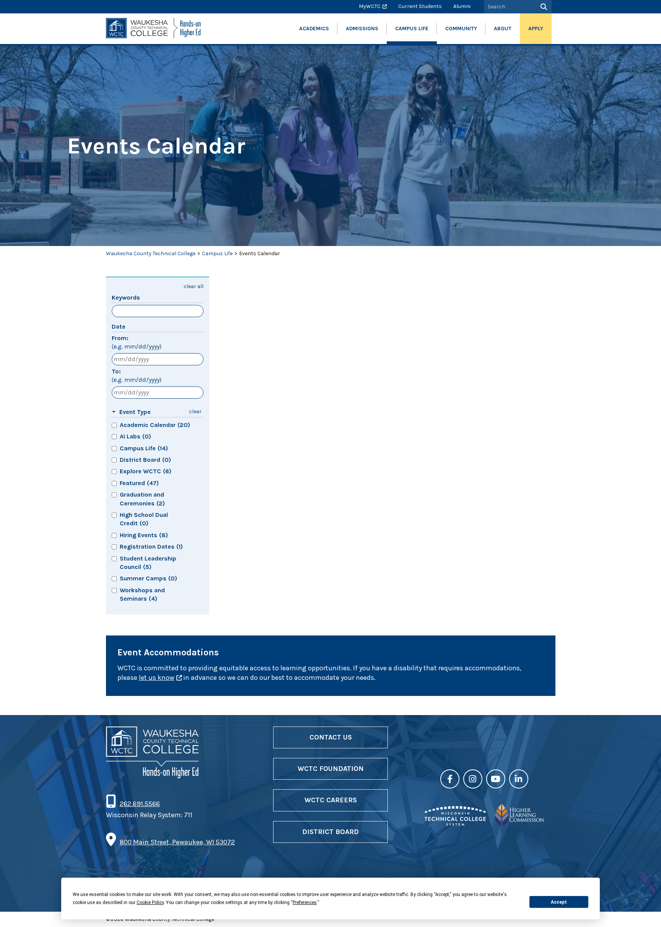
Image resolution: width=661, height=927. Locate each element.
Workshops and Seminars (142, 594)
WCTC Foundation (331, 768)
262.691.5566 (139, 804)
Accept (559, 902)
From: (136, 342)
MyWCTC (370, 6)
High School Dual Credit (144, 519)
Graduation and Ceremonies (142, 499)
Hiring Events (144, 535)
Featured (139, 483)
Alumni (462, 6)
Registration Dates (151, 546)
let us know (156, 677)
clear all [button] (194, 286)
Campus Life (217, 253)
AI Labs (135, 436)
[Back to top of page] (645, 909)
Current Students (420, 6)
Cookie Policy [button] (150, 902)
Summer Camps (148, 578)
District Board (145, 459)
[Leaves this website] (455, 823)
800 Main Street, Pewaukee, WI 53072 (177, 842)
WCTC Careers (330, 800)
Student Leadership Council (148, 562)
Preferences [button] (305, 902)
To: (136, 375)
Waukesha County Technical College (150, 253)
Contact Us (330, 737)
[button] (148, 412)
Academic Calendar (155, 424)
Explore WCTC (145, 471)
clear (195, 411)
